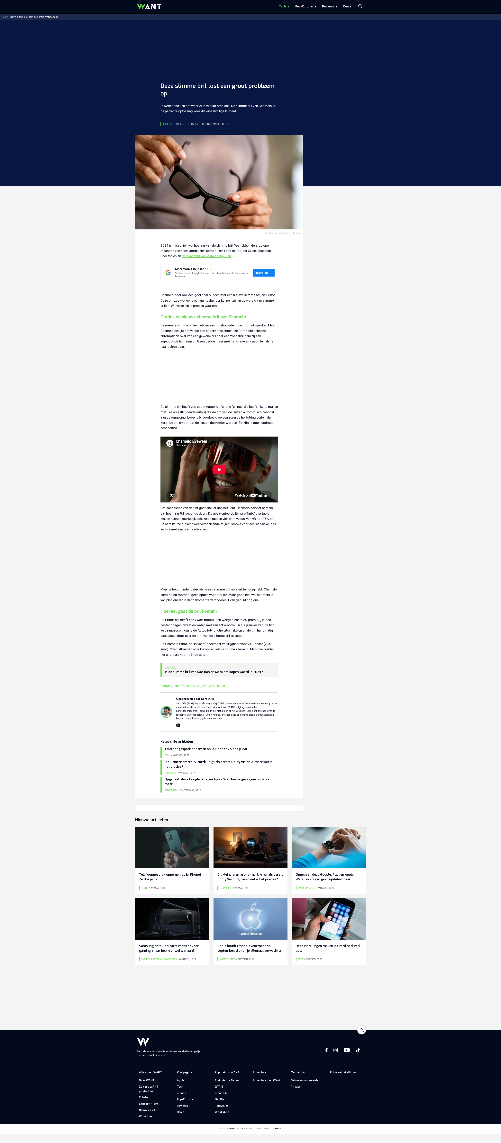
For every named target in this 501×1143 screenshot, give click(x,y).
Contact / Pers (149, 1104)
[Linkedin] (178, 725)
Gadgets (167, 124)
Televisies (222, 1106)
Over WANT (147, 1080)
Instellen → (264, 272)
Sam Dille (180, 124)
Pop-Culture (304, 6)
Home (5, 17)
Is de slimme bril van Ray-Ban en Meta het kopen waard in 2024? (214, 672)
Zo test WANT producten (148, 1089)
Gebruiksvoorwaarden (305, 1080)
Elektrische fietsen (228, 1080)
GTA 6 (219, 1087)
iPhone (181, 1093)
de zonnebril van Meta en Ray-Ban (206, 256)
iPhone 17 (221, 1093)
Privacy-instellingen (344, 1072)
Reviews (328, 6)
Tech (282, 6)
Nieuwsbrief (147, 1110)
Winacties (145, 1116)
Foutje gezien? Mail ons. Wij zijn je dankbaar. (193, 686)
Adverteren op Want (266, 1080)
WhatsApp (222, 1112)
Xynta (278, 1128)
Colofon (144, 1097)
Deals (347, 6)
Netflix (219, 1099)
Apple (181, 1080)
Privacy (296, 1087)
